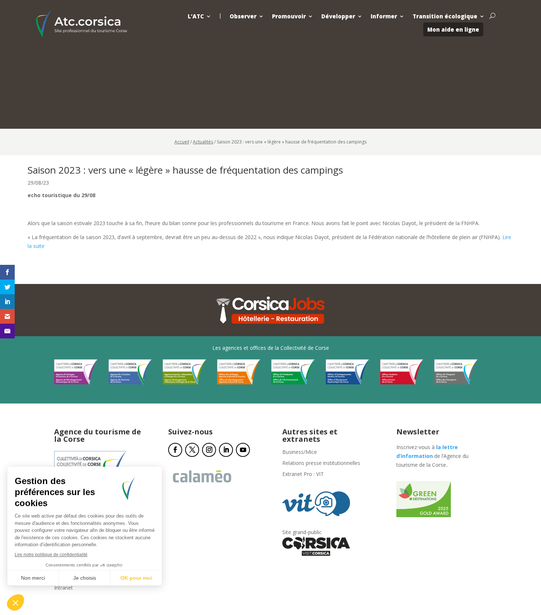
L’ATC (196, 16)
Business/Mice (299, 452)
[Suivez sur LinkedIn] (226, 450)
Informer (384, 16)
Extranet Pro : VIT (303, 474)
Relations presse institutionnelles (321, 463)
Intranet (63, 588)
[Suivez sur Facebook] (175, 450)
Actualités (203, 142)
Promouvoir (289, 16)
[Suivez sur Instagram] (209, 450)
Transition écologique (445, 16)
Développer (338, 16)
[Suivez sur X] (192, 450)
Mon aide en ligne (453, 29)
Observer (243, 16)
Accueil (181, 142)
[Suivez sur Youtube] (243, 450)
